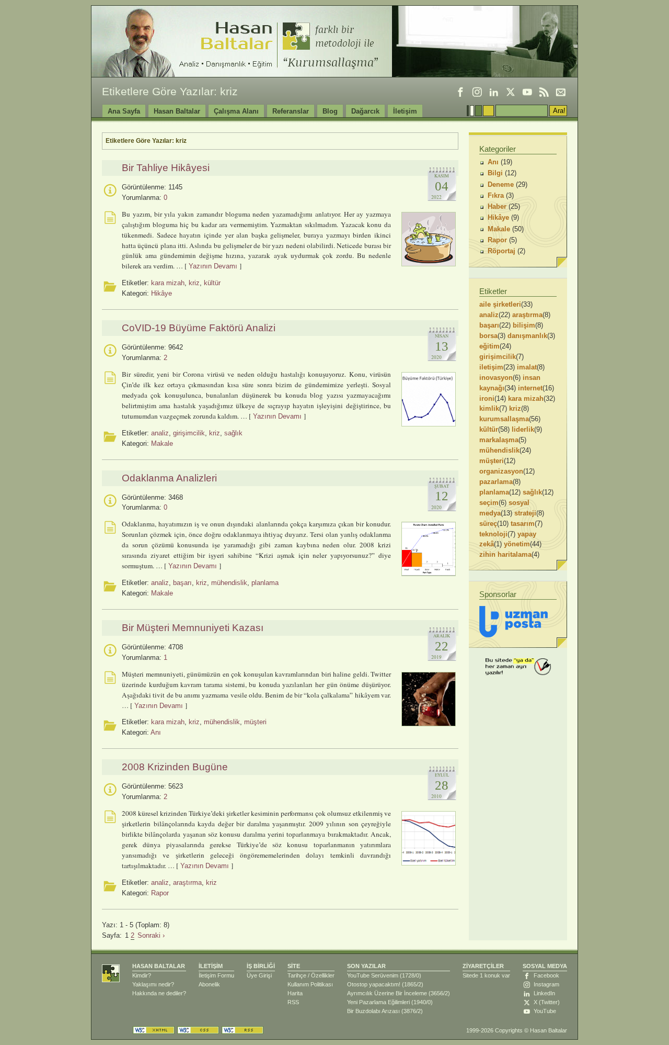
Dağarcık (365, 111)
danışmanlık (527, 336)
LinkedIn (544, 993)
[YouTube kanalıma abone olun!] (527, 92)
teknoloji (493, 534)
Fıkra (496, 195)
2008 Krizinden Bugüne (175, 766)
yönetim (517, 544)
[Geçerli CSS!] (198, 1030)
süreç (488, 523)
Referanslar (290, 111)
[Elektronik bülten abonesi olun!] (561, 92)
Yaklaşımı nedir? (153, 984)
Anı (156, 732)
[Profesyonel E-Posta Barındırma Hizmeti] (513, 621)
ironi (486, 398)
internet (530, 388)
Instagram (546, 984)
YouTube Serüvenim (372, 975)
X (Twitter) (547, 1002)
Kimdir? (141, 975)
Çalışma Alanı (236, 111)
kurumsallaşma (504, 419)
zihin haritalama (505, 554)
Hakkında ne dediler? (159, 993)
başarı (182, 583)
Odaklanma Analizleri (169, 478)
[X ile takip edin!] (510, 92)
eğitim (489, 346)
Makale (162, 443)
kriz (194, 283)
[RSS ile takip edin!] (544, 92)
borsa (488, 336)
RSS (293, 1002)
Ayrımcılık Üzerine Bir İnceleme (387, 993)
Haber (497, 206)
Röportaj (501, 251)
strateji (525, 513)
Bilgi (495, 173)
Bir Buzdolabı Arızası (373, 1011)
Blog (330, 111)
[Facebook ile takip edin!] (460, 92)
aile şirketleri (500, 304)
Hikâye (161, 293)
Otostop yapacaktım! (373, 984)
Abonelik (209, 984)
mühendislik (229, 583)
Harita (295, 993)
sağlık (233, 433)
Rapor (160, 893)
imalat (527, 367)
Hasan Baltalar (177, 111)
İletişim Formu (216, 975)
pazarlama (496, 482)
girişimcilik (189, 433)
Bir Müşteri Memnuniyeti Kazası (192, 627)
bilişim (524, 325)
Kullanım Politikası (310, 984)
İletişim (405, 111)
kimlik (489, 408)
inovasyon (496, 377)
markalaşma (498, 440)
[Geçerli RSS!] (242, 1030)
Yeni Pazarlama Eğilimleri (378, 1002)
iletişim (491, 367)
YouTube (545, 1011)
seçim (489, 503)
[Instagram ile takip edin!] (477, 92)
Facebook (546, 975)
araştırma (187, 882)
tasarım (523, 523)
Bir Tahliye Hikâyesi (166, 167)
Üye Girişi (259, 975)
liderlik (523, 429)
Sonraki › (151, 935)
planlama (265, 583)
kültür (212, 283)
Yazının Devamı (213, 266)
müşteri (255, 722)
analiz (160, 433)
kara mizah (167, 283)
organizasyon (501, 471)
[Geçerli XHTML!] (154, 1030)
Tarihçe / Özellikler (310, 975)
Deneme (501, 184)
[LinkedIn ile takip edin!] (494, 92)
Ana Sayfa (124, 111)
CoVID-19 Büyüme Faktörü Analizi (198, 327)
